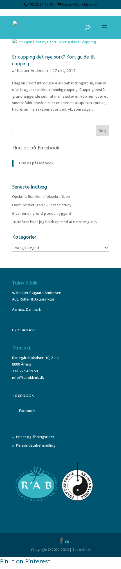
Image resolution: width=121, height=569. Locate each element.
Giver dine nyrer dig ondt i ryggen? (42, 213)
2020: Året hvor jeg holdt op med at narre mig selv (54, 221)
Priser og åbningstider (35, 436)
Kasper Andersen (32, 70)
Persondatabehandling (35, 445)
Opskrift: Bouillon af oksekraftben (41, 196)
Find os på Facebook (35, 148)
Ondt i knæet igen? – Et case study (41, 204)
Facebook (23, 395)
